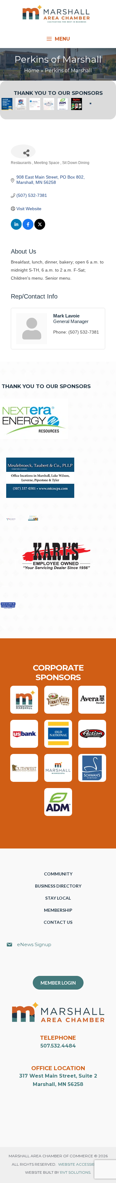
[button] (61, 965)
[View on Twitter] (39, 228)
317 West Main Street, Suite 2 (58, 1076)
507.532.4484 (58, 1046)
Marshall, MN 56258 (58, 1084)
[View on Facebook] (28, 228)
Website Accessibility (80, 1164)
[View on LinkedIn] (16, 228)
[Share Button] (23, 151)
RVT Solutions (75, 1172)
